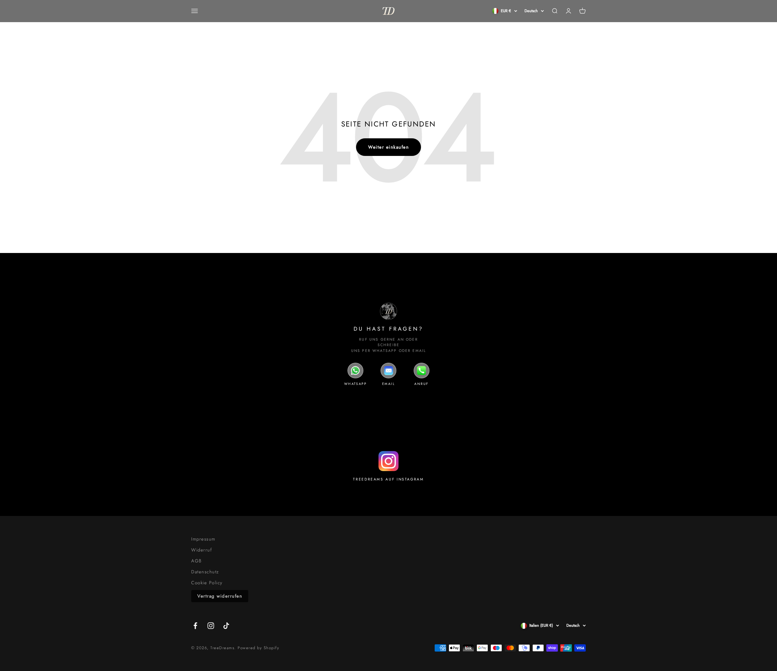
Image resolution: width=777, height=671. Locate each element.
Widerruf (201, 550)
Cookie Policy (207, 582)
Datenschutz (205, 571)
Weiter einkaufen (388, 147)
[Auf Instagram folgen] (211, 626)
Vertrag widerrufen (219, 596)
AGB (196, 561)
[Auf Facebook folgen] (195, 626)
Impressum (203, 539)
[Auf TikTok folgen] (226, 626)
